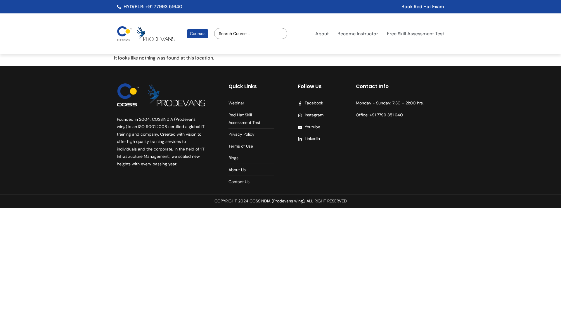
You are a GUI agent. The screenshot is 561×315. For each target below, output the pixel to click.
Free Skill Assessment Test (415, 34)
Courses (197, 33)
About (322, 34)
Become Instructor (357, 34)
